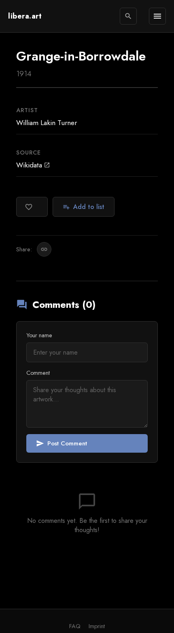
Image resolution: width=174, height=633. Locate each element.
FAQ (75, 626)
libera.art (25, 16)
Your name (39, 335)
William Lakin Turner (46, 122)
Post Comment (61, 443)
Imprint (97, 626)
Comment (38, 373)
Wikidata (33, 165)
